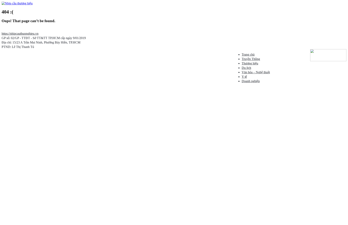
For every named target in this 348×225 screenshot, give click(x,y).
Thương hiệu (250, 63)
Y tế (244, 76)
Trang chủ (248, 54)
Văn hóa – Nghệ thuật (256, 72)
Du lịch (246, 67)
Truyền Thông (251, 59)
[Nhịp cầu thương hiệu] (17, 3)
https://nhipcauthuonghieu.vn (20, 33)
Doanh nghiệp (251, 81)
